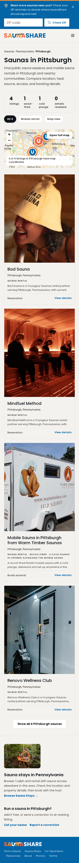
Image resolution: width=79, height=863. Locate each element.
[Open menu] (70, 35)
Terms (53, 856)
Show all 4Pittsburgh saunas (39, 724)
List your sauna (15, 825)
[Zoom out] (9, 140)
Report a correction (44, 825)
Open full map (59, 135)
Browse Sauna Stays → (21, 796)
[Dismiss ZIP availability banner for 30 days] (73, 7)
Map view (53, 119)
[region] (39, 148)
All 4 (10, 119)
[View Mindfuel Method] (32, 152)
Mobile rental (30, 119)
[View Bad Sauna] (38, 141)
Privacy (40, 856)
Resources (13, 856)
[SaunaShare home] (25, 35)
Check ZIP (59, 23)
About (28, 856)
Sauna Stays (33, 851)
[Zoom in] (9, 134)
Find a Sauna (12, 851)
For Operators (54, 851)
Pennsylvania (25, 51)
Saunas (9, 51)
